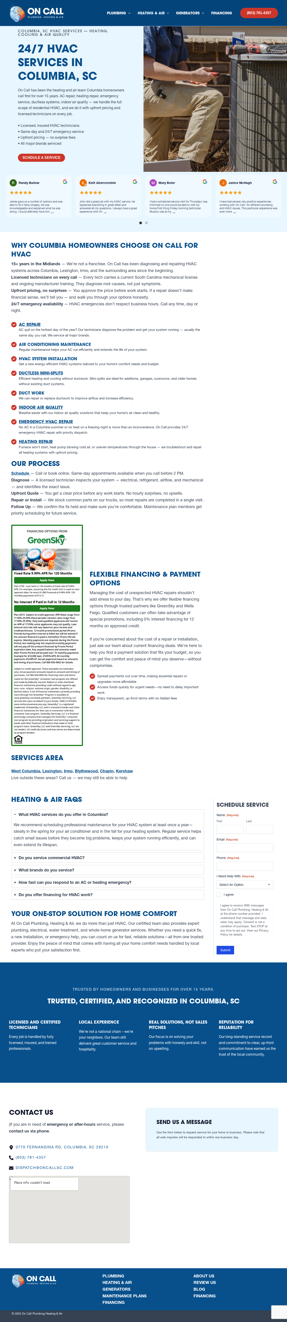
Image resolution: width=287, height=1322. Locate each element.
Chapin (107, 771)
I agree (229, 895)
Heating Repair (36, 441)
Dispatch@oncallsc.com (45, 1167)
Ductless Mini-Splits (41, 373)
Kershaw (124, 771)
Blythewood (86, 771)
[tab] (107, 830)
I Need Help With (235, 876)
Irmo (68, 771)
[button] (259, 13)
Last (249, 821)
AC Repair (30, 324)
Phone (228, 858)
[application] (128, 13)
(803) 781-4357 (31, 1157)
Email (227, 839)
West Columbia (25, 771)
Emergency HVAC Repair (46, 421)
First (219, 821)
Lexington (52, 771)
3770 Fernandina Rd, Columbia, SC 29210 (62, 1147)
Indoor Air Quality (41, 407)
